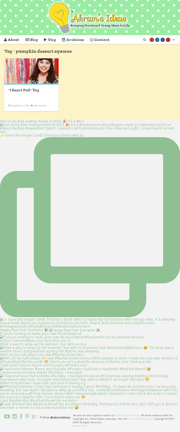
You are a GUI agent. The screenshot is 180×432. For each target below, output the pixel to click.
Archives (75, 40)
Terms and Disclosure (140, 419)
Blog (34, 40)
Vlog (52, 40)
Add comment (39, 105)
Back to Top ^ (80, 426)
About (13, 40)
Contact (102, 40)
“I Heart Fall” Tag (23, 90)
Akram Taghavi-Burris (127, 415)
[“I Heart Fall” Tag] (31, 71)
